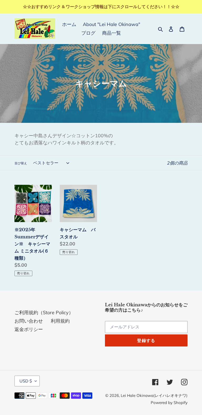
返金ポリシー (28, 329)
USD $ (25, 381)
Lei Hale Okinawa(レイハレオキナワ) (154, 395)
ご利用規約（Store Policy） (43, 312)
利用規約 (60, 321)
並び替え (20, 163)
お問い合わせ (28, 321)
